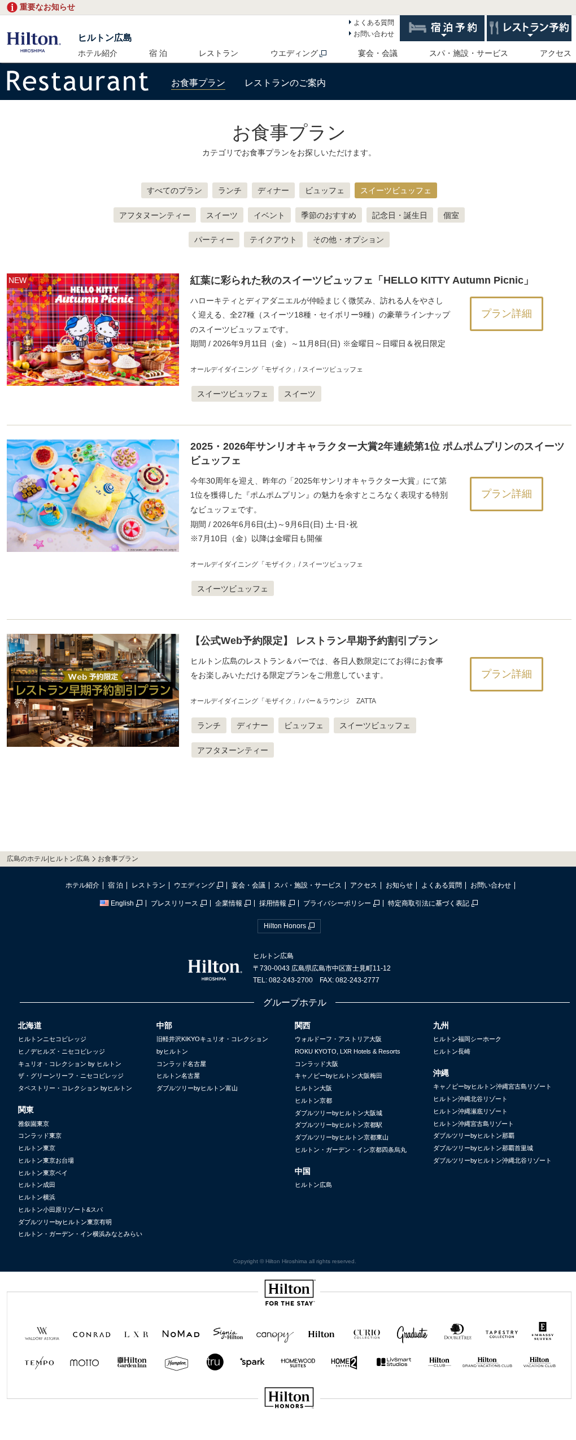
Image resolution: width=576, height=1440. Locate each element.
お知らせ (399, 885)
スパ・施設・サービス (468, 53)
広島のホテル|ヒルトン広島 (48, 859)
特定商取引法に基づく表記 (428, 903)
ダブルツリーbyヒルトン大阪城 (338, 1113)
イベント (269, 215)
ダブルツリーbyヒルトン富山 (197, 1088)
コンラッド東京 (40, 1135)
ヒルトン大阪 (313, 1088)
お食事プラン (198, 83)
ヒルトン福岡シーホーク (467, 1039)
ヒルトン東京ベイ (43, 1172)
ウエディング (294, 53)
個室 (451, 215)
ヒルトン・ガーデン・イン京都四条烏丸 (351, 1149)
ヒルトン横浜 (36, 1197)
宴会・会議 (378, 53)
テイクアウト (273, 239)
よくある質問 (374, 22)
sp (289, 1436)
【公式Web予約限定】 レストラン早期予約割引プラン (314, 640)
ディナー (273, 190)
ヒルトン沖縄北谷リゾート (470, 1098)
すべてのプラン (174, 190)
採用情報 (272, 903)
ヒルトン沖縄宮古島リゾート (473, 1123)
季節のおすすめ (328, 215)
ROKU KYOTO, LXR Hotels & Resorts (347, 1051)
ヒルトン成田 (36, 1184)
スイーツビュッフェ (395, 190)
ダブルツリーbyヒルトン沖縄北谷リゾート (492, 1160)
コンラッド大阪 (316, 1063)
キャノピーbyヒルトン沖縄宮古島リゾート (492, 1086)
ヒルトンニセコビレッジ (52, 1039)
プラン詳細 (506, 313)
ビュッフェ (324, 190)
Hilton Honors (285, 926)
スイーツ (222, 215)
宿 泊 (158, 53)
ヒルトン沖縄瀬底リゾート (470, 1111)
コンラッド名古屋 (181, 1063)
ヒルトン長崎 (451, 1051)
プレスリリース (174, 903)
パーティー (214, 239)
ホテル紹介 (97, 53)
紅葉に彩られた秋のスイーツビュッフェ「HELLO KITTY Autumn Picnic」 (362, 280)
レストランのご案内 (285, 83)
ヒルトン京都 (313, 1100)
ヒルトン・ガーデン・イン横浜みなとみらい (80, 1233)
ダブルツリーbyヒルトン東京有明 (65, 1222)
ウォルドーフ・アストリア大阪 (338, 1039)
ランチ (230, 190)
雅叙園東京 (33, 1123)
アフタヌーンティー (154, 215)
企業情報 (228, 903)
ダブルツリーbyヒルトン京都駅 (338, 1124)
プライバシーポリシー (337, 903)
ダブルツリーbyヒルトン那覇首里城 (483, 1148)
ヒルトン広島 (105, 37)
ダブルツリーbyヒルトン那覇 (473, 1135)
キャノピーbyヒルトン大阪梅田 (338, 1075)
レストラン (218, 53)
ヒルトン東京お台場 (46, 1160)
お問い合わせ (374, 34)
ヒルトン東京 (36, 1148)
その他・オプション (348, 239)
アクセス (555, 53)
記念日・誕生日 (399, 215)
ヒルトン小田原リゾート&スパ (60, 1209)
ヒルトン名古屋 (178, 1075)
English (122, 903)
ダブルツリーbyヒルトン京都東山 (342, 1137)
